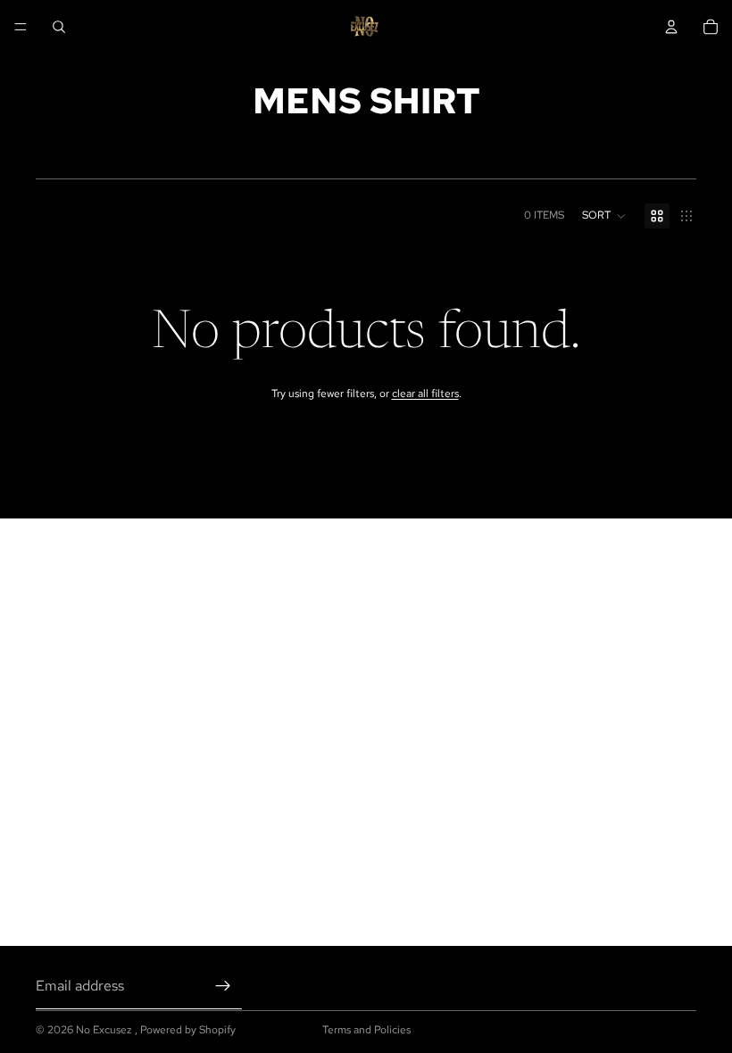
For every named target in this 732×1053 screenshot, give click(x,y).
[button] (604, 216)
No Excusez (105, 1030)
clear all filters (425, 393)
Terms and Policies (366, 1030)
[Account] (671, 26)
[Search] (59, 26)
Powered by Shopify (188, 1030)
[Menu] (20, 26)
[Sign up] (223, 986)
